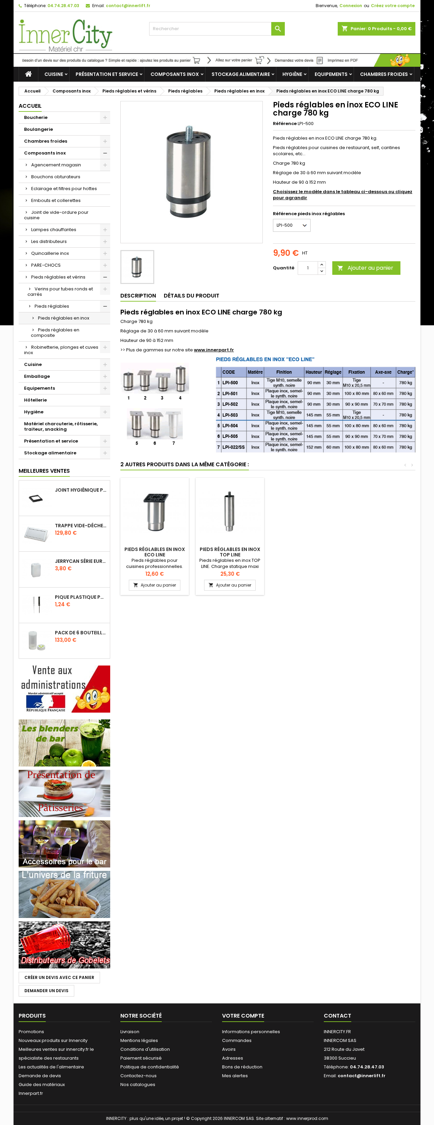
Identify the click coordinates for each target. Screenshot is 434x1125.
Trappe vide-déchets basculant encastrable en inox (81, 525)
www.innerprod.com (307, 1118)
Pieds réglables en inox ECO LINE (154, 552)
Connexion (350, 5)
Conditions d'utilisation (145, 1049)
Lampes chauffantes (53, 229)
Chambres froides (384, 74)
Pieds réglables (52, 306)
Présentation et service (107, 74)
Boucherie (35, 117)
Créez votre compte (393, 5)
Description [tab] (138, 296)
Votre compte (243, 1016)
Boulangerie (38, 129)
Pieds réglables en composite (55, 333)
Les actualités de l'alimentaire (51, 1067)
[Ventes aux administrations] (64, 689)
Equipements (331, 74)
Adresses (232, 1058)
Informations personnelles (251, 1031)
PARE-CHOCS (46, 265)
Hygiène (292, 74)
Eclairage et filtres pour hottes (64, 188)
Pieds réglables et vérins (58, 277)
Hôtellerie (35, 400)
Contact (337, 1016)
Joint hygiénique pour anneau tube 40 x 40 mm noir (81, 490)
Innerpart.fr (31, 1093)
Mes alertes (235, 1075)
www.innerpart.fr (214, 350)
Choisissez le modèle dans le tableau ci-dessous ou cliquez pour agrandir (342, 194)
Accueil (30, 106)
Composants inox (175, 74)
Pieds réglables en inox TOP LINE (230, 552)
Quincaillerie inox (50, 253)
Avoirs (229, 1049)
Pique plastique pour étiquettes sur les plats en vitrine (81, 597)
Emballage (37, 376)
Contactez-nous (138, 1075)
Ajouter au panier (365, 268)
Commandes (237, 1040)
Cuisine (53, 74)
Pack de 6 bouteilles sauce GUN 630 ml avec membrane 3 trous (81, 632)
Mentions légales (139, 1040)
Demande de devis (40, 1075)
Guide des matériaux (42, 1084)
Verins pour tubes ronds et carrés (60, 292)
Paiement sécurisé (141, 1058)
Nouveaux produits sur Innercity (53, 1040)
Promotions (31, 1031)
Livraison (129, 1031)
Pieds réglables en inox (63, 318)
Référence (285, 124)
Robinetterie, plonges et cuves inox (61, 350)
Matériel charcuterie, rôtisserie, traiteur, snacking (61, 426)
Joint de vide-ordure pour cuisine (56, 215)
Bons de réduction (242, 1067)
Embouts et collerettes (56, 200)
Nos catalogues (137, 1084)
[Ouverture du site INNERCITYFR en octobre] (217, 60)
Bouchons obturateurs (55, 176)
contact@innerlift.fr (128, 5)
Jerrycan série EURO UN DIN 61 (81, 561)
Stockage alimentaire (241, 74)
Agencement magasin (56, 165)
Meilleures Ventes (44, 471)
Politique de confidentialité (149, 1067)
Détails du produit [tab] (191, 296)
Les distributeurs (49, 241)
